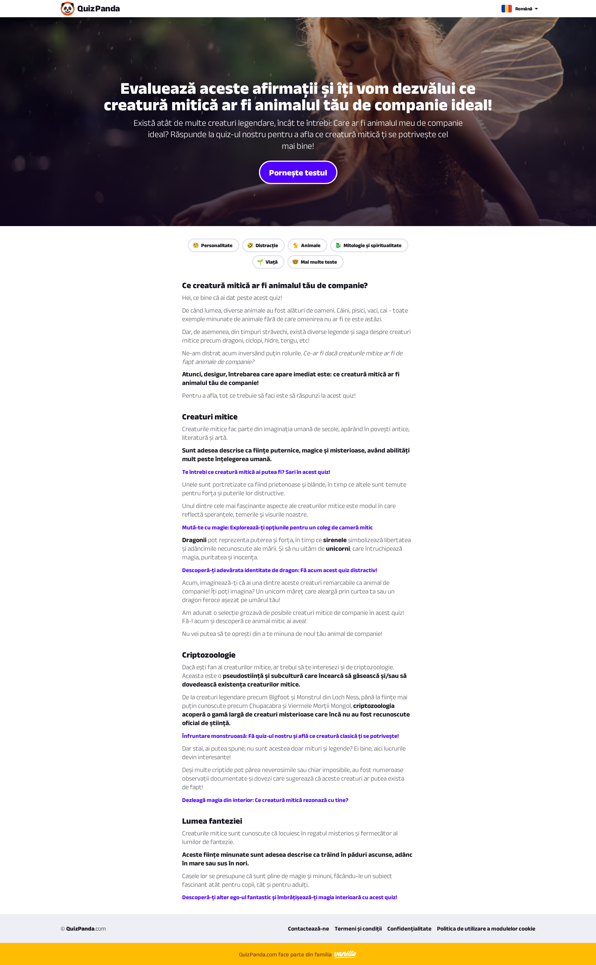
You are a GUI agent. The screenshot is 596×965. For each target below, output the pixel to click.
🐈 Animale (306, 245)
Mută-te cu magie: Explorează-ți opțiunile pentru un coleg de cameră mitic (277, 527)
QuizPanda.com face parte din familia (286, 954)
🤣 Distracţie (262, 245)
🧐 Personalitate (212, 245)
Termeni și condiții (358, 928)
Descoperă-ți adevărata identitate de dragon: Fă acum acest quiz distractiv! (279, 570)
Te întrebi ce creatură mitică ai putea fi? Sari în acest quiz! (256, 472)
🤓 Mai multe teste (314, 262)
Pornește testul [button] (298, 172)
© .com (83, 928)
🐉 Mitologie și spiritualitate (368, 245)
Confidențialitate (409, 928)
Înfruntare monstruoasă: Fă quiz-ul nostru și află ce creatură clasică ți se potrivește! (290, 736)
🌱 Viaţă (267, 262)
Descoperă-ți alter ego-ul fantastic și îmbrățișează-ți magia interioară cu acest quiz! (289, 897)
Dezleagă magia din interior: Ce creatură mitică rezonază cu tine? (265, 800)
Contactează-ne (308, 928)
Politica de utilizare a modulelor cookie (486, 928)
